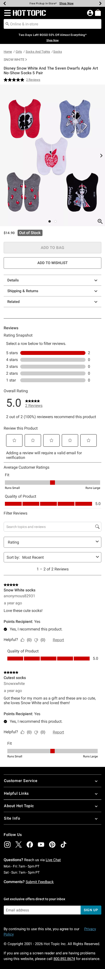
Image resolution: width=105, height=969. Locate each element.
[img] (7, 844)
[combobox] (52, 24)
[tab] (52, 155)
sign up (91, 910)
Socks (57, 51)
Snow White (14, 60)
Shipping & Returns (22, 291)
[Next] (100, 3)
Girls (19, 51)
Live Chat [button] (53, 860)
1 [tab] (49, 221)
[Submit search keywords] (7, 24)
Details (13, 280)
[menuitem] (98, 13)
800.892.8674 (64, 959)
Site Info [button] (12, 818)
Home (8, 51)
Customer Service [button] (21, 780)
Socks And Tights (38, 51)
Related (13, 301)
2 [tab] (55, 221)
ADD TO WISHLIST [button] (52, 263)
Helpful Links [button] (16, 793)
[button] (6, 13)
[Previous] (4, 3)
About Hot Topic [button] (19, 806)
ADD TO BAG (52, 247)
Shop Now (66, 3)
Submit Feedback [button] (40, 882)
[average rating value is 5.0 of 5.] (15, 79)
